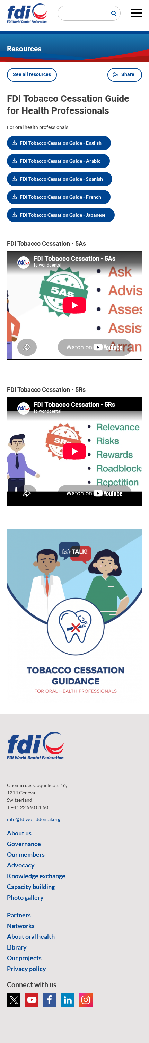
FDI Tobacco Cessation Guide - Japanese (62, 215)
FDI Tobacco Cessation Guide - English (61, 143)
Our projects (24, 958)
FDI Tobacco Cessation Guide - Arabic (60, 161)
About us (19, 833)
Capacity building (31, 886)
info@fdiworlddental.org (33, 819)
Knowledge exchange (36, 876)
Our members (26, 854)
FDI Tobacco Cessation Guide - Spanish (61, 179)
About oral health (31, 936)
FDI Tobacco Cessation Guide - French (60, 197)
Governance (24, 843)
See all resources (32, 74)
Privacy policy (26, 968)
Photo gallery (25, 897)
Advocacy (21, 865)
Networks (21, 925)
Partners (19, 915)
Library (17, 947)
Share (127, 74)
